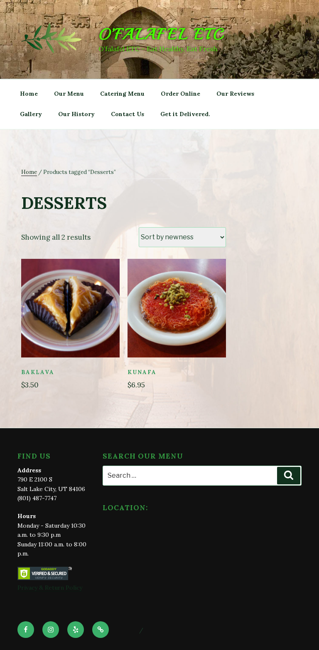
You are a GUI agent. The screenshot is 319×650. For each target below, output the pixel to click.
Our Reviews (235, 93)
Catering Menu (122, 93)
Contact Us (127, 114)
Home (29, 93)
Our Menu (69, 93)
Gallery (31, 114)
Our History (76, 114)
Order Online (180, 93)
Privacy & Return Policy (49, 587)
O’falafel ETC (161, 34)
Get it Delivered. (185, 114)
